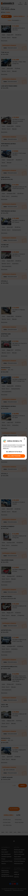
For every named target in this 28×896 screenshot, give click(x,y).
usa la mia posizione (14, 456)
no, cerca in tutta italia (14, 452)
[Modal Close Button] (24, 439)
